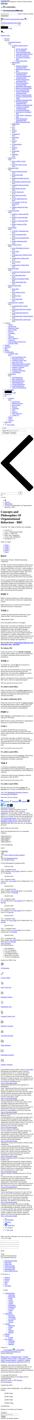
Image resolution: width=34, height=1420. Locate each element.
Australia (7, 1324)
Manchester (11, 1296)
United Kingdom (10, 1293)
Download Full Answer (8, 808)
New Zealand (9, 1339)
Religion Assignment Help (24, 88)
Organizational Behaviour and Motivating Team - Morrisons (17, 643)
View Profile (15, 871)
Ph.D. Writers (15, 855)
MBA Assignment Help (23, 122)
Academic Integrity (10, 1360)
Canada (7, 1336)
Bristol (10, 1298)
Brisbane (11, 1332)
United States (8, 1313)
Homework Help (10, 1266)
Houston (10, 1320)
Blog (6, 1282)
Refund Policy (5, 1357)
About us (7, 1277)
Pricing (9, 1222)
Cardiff (10, 1300)
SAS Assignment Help (22, 90)
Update (3, 1416)
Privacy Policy (12, 1358)
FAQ (6, 1284)
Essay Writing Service (11, 1271)
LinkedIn (24, 801)
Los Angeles (12, 1319)
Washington (11, 1317)
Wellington (11, 1341)
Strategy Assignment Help (23, 95)
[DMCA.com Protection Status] (11, 1362)
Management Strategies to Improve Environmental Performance (14, 793)
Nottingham (11, 1305)
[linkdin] (8, 806)
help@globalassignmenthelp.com (10, 1351)
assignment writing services (9, 820)
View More (29, 1069)
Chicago (10, 1322)
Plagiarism (10, 1220)
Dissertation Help (10, 1269)
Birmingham (12, 1307)
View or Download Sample (9, 1083)
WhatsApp (15, 801)
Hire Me (8, 873)
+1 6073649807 (8, 1350)
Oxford (10, 1310)
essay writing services (24, 820)
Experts (7, 1281)
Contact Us (20, 1360)
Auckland (11, 1342)
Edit (9, 1238)
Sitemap (27, 1360)
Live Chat (10, 1230)
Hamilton (11, 1344)
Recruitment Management (23, 86)
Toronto (10, 1337)
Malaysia (7, 1334)
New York (11, 1315)
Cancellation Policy (16, 1357)
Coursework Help (10, 1267)
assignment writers (10, 818)
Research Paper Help (11, 1261)
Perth (9, 1329)
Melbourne (11, 1325)
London (10, 1303)
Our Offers (8, 1286)
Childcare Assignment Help (24, 105)
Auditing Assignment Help (24, 100)
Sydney (10, 1327)
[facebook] (2, 806)
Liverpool (11, 1308)
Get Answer (5, 16)
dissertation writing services (9, 821)
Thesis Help (8, 1264)
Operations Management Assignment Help (23, 77)
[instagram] (1, 1355)
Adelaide (11, 1330)
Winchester (11, 1295)
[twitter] (11, 806)
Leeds (10, 1312)
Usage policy (22, 1358)
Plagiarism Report (11, 858)
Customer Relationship (22, 110)
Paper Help (8, 1262)
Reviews (7, 1279)
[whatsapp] (5, 806)
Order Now (4, 851)
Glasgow (11, 1302)
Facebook (6, 801)
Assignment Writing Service (24, 54)
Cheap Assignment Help (23, 52)
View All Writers (6, 943)
